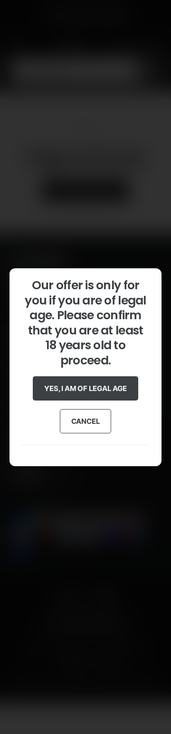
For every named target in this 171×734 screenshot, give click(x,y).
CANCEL (85, 420)
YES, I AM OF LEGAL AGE (85, 387)
